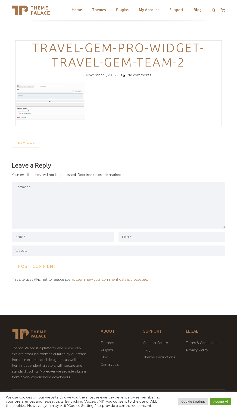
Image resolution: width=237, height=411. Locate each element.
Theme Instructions (159, 357)
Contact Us (110, 364)
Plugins (122, 10)
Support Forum (155, 343)
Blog (198, 10)
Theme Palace (40, 10)
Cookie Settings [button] (193, 401)
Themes (99, 10)
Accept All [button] (220, 401)
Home (77, 10)
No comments (139, 75)
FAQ (146, 350)
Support (176, 10)
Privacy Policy (197, 350)
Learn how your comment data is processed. (112, 279)
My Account (149, 10)
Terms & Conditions (201, 343)
